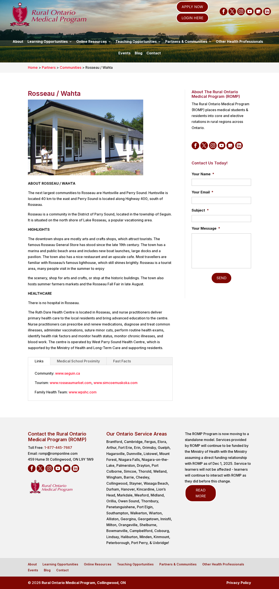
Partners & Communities (186, 41)
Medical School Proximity (78, 361)
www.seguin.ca (67, 373)
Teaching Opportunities (136, 41)
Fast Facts (122, 361)
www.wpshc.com (83, 392)
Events (124, 53)
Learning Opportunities (47, 41)
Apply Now (192, 7)
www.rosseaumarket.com (71, 383)
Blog (138, 53)
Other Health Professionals (239, 41)
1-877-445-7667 (58, 447)
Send (221, 278)
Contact (153, 53)
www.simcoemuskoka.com (116, 383)
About (18, 41)
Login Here (192, 18)
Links (39, 361)
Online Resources (91, 41)
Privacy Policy (238, 582)
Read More (201, 493)
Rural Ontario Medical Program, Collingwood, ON (84, 582)
